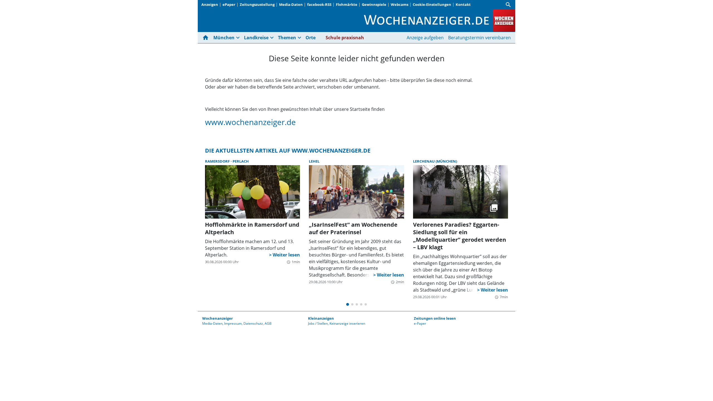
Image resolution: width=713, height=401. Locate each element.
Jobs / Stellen (318, 323)
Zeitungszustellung (257, 4)
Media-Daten (291, 4)
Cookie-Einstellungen (432, 4)
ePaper (229, 4)
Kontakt (463, 4)
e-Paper (420, 323)
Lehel (314, 161)
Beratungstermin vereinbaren (479, 38)
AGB (268, 323)
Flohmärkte (346, 4)
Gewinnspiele (374, 4)
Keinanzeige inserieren (347, 323)
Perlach (241, 161)
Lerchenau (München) (435, 161)
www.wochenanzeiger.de (250, 122)
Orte (311, 38)
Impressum (233, 323)
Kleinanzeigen (321, 318)
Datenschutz (253, 323)
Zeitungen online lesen (435, 318)
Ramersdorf (218, 161)
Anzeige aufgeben (425, 38)
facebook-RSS (319, 4)
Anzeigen (209, 4)
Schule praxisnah (345, 38)
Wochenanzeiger (217, 318)
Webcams (399, 4)
